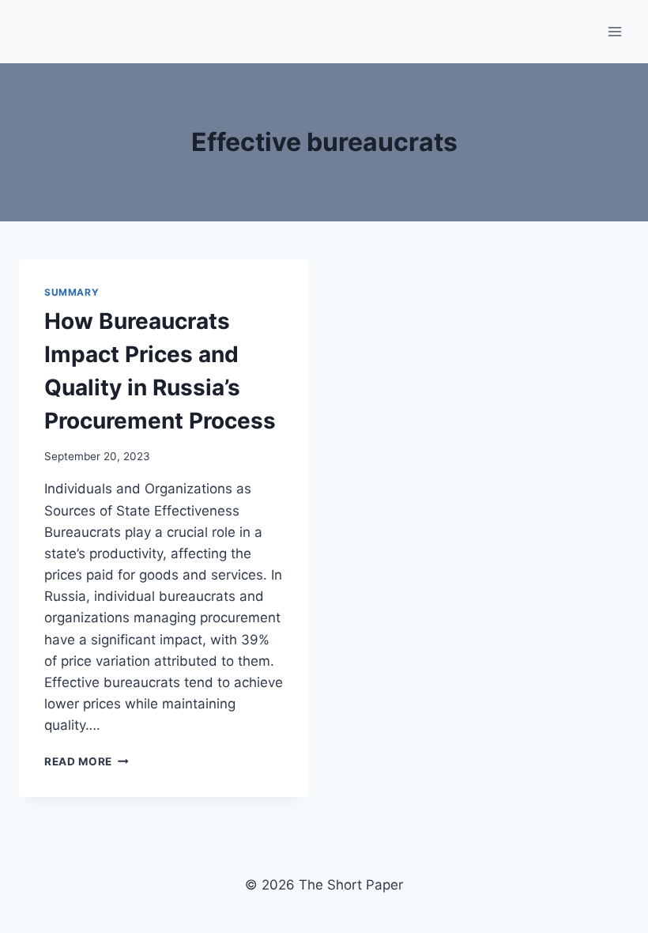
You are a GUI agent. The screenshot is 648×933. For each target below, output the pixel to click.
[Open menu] (614, 31)
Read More (86, 761)
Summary (71, 292)
